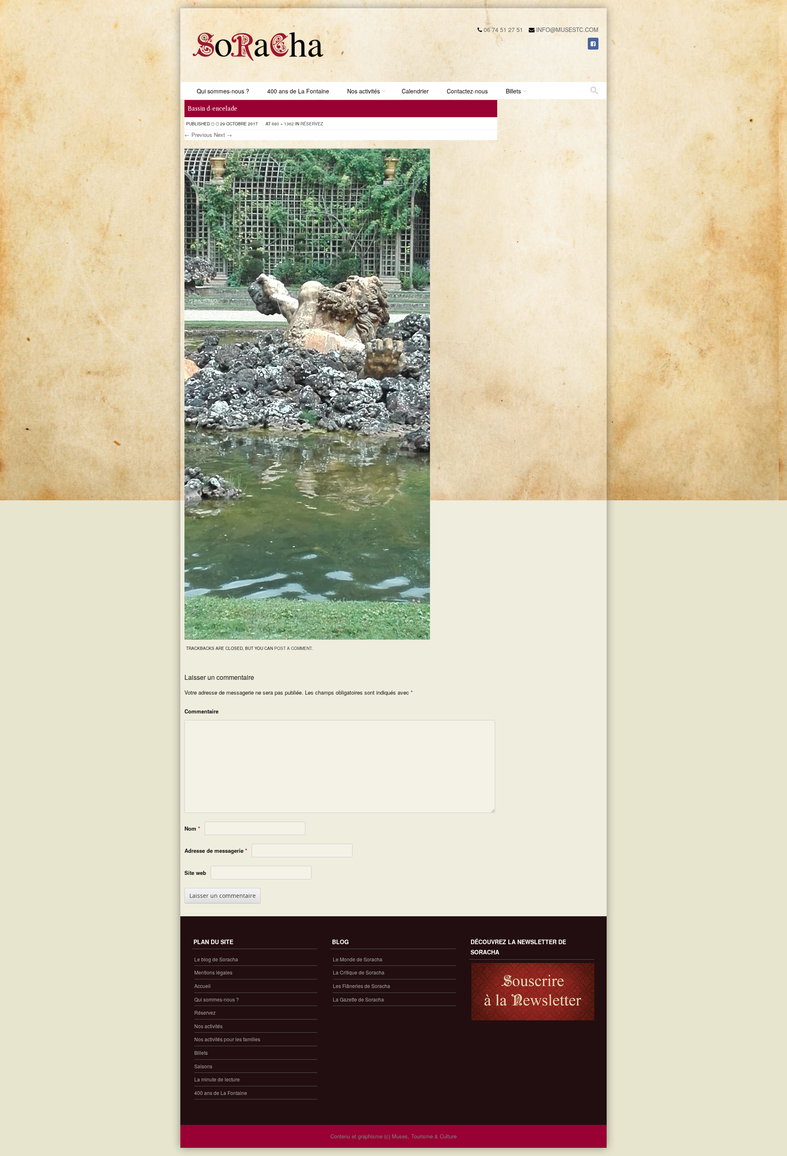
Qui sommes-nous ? (223, 91)
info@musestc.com (567, 29)
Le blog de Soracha (216, 959)
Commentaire (201, 711)
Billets (513, 91)
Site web (195, 873)
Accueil (202, 985)
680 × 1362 (283, 124)
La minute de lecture (217, 1079)
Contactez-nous (467, 91)
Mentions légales (213, 972)
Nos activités (363, 91)
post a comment (293, 648)
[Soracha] (258, 64)
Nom (192, 828)
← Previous (198, 135)
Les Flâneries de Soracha (361, 985)
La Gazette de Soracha (358, 999)
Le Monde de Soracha (357, 959)
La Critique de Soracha (358, 972)
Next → (223, 135)
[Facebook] (593, 43)
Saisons (203, 1066)
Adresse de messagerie (215, 850)
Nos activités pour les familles (227, 1039)
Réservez (311, 124)
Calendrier (415, 91)
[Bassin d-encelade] (307, 637)
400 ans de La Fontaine (298, 91)
